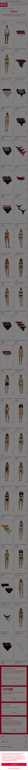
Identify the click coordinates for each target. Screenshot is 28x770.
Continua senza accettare (14, 768)
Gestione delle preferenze (16, 758)
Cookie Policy (14, 760)
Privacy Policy (7, 760)
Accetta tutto (14, 764)
